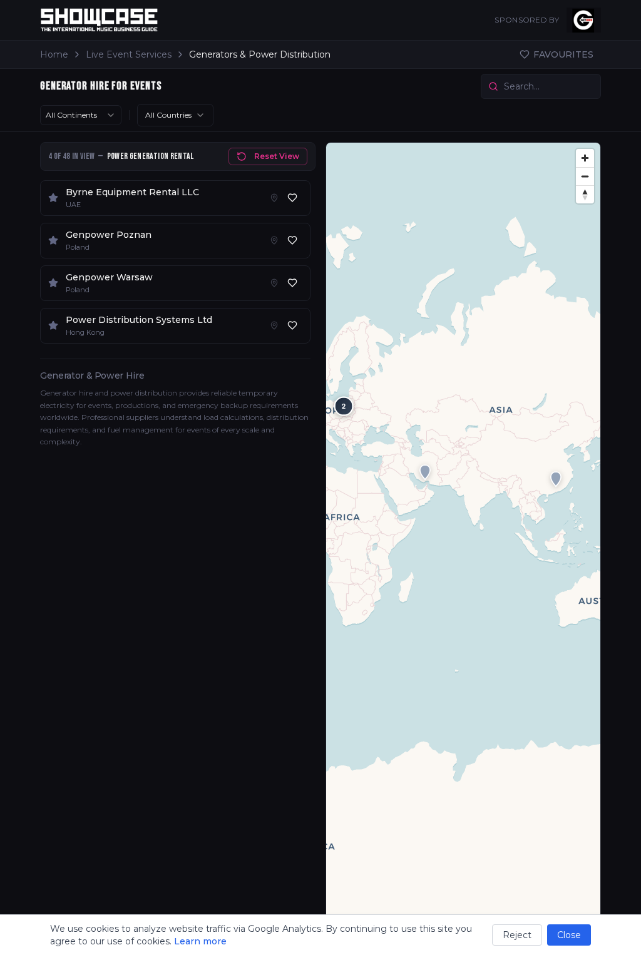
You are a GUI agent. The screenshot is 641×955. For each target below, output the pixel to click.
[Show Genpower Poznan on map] (274, 240)
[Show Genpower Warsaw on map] (274, 283)
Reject (517, 935)
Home (54, 54)
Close (569, 935)
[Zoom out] (585, 176)
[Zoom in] (585, 158)
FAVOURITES (563, 54)
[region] (463, 543)
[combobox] (80, 115)
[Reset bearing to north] (585, 194)
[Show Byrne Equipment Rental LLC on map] (274, 198)
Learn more (200, 941)
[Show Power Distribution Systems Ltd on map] (274, 325)
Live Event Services (129, 54)
